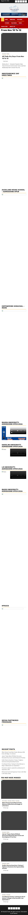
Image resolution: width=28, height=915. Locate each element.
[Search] (26, 19)
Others (7, 23)
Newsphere (24, 911)
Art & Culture (4, 800)
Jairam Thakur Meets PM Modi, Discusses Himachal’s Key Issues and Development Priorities (13, 835)
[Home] (2, 20)
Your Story (4, 26)
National (19, 19)
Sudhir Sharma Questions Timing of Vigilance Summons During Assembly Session (13, 867)
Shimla (8, 53)
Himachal (12, 19)
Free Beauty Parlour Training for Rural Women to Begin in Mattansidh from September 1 (13, 898)
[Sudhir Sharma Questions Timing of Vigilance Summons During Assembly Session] (14, 851)
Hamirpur (4, 894)
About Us (12, 26)
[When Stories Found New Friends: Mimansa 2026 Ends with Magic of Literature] (14, 789)
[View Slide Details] (14, 733)
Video (20, 23)
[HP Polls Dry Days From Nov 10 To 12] (14, 42)
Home (6, 19)
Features (14, 23)
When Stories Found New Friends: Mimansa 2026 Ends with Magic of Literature (12, 804)
